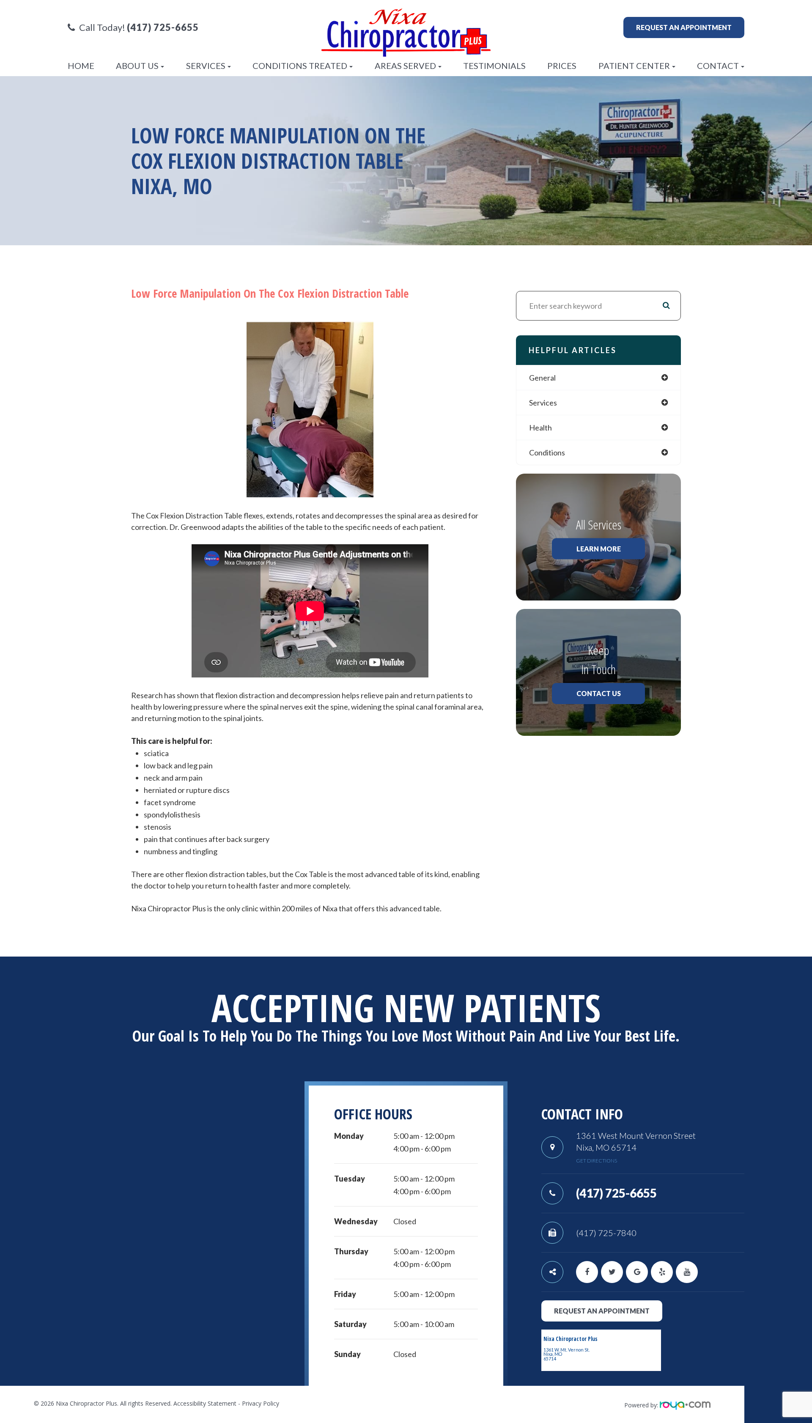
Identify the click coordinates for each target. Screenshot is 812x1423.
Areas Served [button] (405, 65)
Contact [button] (718, 65)
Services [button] (205, 65)
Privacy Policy (260, 1403)
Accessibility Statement (204, 1403)
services (543, 402)
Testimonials (494, 65)
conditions (547, 452)
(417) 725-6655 (616, 1193)
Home (81, 65)
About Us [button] (137, 65)
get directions (596, 1160)
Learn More (598, 549)
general (542, 377)
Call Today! (139, 27)
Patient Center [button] (634, 65)
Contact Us (598, 693)
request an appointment (602, 1311)
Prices (561, 65)
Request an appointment (684, 27)
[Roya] (685, 1405)
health (540, 427)
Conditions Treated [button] (299, 65)
